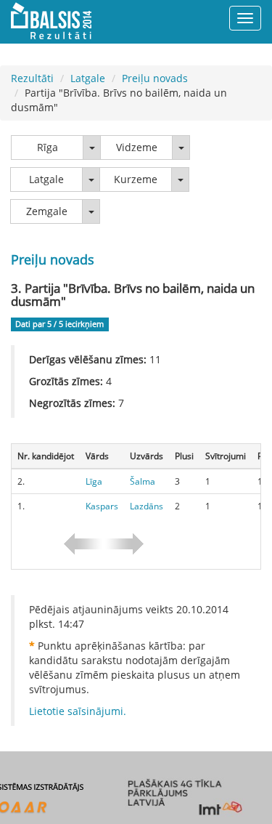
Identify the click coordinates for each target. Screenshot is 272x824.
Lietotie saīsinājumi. (77, 711)
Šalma (142, 481)
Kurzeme (135, 179)
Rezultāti (32, 78)
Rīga (47, 147)
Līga (94, 481)
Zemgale (46, 211)
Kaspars (102, 506)
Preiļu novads (155, 78)
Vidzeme (136, 147)
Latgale (87, 78)
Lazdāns (146, 506)
